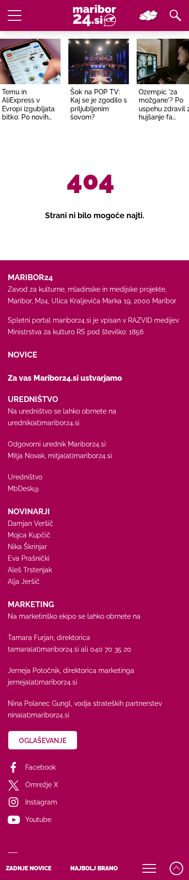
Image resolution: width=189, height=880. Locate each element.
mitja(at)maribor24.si (80, 456)
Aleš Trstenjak (30, 570)
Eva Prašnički (28, 558)
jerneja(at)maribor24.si (42, 682)
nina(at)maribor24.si (38, 715)
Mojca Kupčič (29, 535)
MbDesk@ (23, 488)
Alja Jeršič (24, 581)
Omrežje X (41, 785)
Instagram (41, 802)
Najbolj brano (94, 868)
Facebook (40, 767)
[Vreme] (148, 15)
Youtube (38, 819)
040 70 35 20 (110, 649)
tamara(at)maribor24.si (43, 649)
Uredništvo (25, 477)
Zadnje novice (28, 868)
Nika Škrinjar (27, 547)
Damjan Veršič (30, 523)
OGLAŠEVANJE (42, 741)
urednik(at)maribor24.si (43, 423)
